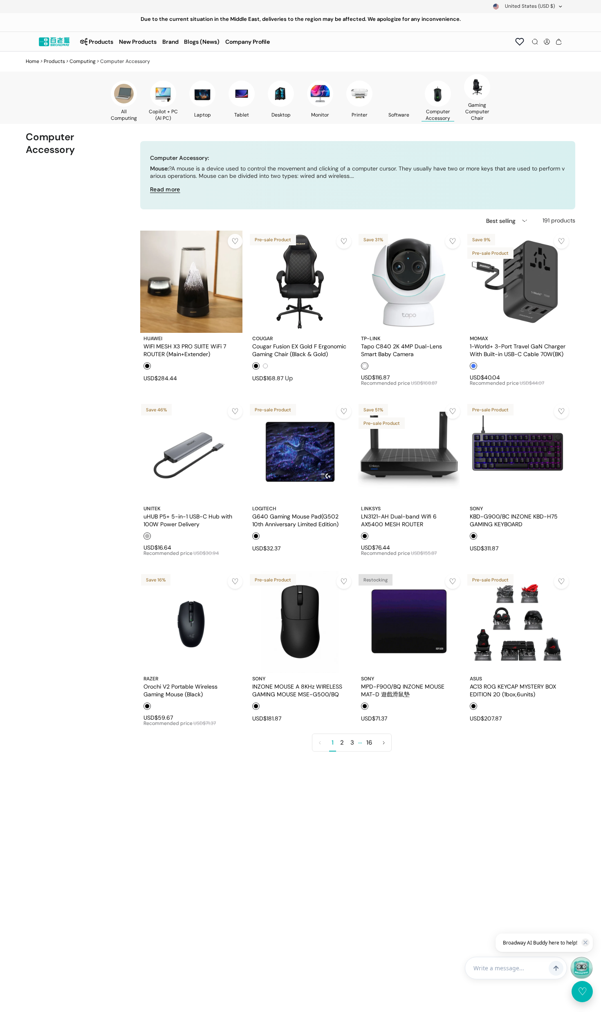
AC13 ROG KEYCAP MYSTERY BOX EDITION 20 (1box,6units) (513, 690)
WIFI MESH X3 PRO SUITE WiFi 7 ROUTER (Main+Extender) (185, 350)
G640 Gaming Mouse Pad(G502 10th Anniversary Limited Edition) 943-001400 (295, 520)
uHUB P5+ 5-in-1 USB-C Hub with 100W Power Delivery (188, 520)
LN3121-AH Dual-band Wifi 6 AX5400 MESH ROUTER (399, 520)
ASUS (476, 678)
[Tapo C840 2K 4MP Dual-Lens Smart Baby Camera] (409, 282)
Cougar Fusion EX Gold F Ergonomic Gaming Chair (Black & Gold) (299, 350)
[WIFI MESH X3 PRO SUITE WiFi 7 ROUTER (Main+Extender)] (191, 282)
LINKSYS (371, 508)
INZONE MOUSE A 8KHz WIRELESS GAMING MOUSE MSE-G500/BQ (297, 690)
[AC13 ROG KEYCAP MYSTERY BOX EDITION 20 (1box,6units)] (517, 622)
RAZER (151, 678)
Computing (83, 61)
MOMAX (479, 338)
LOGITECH (264, 508)
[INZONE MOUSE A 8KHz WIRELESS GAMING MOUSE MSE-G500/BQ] (300, 622)
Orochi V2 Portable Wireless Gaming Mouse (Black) (181, 690)
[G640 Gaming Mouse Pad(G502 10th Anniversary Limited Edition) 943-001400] (300, 452)
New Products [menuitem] (138, 41)
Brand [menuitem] (170, 41)
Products (54, 61)
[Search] (534, 41)
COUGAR (262, 338)
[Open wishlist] (520, 42)
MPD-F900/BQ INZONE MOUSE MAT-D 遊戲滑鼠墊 (402, 690)
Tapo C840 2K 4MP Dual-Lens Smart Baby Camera (401, 350)
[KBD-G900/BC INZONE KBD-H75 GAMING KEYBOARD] (517, 452)
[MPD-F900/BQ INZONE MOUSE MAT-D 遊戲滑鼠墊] (409, 622)
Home (32, 61)
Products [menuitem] (101, 41)
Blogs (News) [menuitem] (202, 41)
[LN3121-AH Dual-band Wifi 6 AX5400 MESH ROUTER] (409, 452)
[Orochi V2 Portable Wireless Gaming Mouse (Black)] (191, 622)
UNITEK (152, 508)
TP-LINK (371, 338)
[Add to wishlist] (235, 241)
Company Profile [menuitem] (247, 41)
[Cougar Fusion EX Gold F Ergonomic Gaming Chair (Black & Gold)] (300, 282)
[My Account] (546, 41)
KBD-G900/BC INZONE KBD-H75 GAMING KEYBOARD (514, 520)
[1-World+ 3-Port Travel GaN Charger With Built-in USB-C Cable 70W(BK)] (517, 282)
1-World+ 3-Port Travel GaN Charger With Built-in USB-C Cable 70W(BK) (517, 350)
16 (369, 742)
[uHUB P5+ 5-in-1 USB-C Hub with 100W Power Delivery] (191, 452)
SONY (476, 508)
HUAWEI (153, 338)
